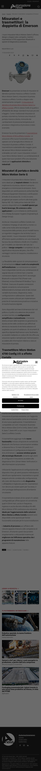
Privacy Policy (25, 409)
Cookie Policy (14, 409)
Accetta (20, 400)
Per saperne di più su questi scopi (31, 396)
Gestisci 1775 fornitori (15, 396)
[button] (36, 362)
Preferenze (20, 406)
